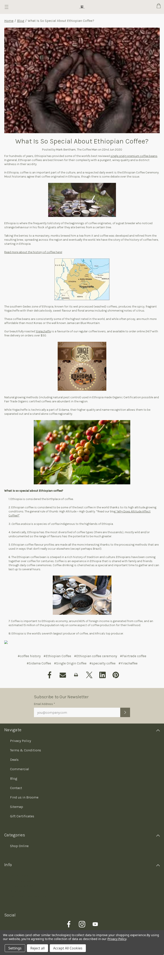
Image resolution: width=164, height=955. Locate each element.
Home (8, 21)
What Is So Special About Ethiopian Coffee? (82, 141)
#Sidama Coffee (39, 663)
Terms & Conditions (25, 750)
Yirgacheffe (43, 331)
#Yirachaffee (128, 663)
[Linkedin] (102, 674)
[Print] (76, 674)
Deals (14, 760)
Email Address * (44, 704)
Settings (15, 948)
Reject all (37, 948)
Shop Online (19, 846)
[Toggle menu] (6, 7)
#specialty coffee (102, 663)
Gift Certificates (22, 816)
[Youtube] (95, 924)
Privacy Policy (20, 741)
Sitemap (16, 807)
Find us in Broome (24, 797)
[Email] (63, 674)
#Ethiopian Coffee (57, 656)
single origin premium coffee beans (133, 156)
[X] (89, 674)
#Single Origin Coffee (70, 663)
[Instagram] (82, 924)
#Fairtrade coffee (133, 656)
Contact (16, 788)
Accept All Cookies (67, 948)
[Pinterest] (116, 674)
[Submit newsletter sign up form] (125, 712)
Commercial (19, 769)
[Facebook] (49, 674)
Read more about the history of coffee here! (33, 252)
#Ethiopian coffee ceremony (95, 656)
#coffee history (29, 656)
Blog (20, 21)
